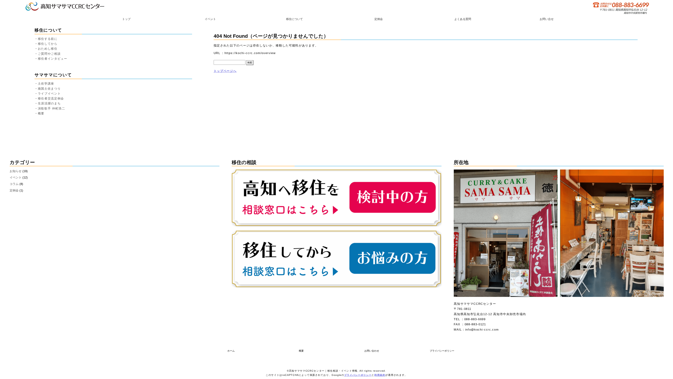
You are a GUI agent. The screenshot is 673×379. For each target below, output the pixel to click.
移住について (294, 19)
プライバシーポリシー (442, 350)
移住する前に (47, 39)
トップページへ (225, 71)
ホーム (231, 350)
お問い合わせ (371, 350)
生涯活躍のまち (49, 103)
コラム (14, 184)
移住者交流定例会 (51, 98)
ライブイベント (49, 93)
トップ (126, 19)
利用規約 (379, 375)
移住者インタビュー (52, 58)
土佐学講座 (46, 83)
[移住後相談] (336, 286)
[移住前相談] (336, 225)
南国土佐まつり (49, 88)
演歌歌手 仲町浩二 (51, 108)
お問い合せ (547, 19)
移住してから (47, 43)
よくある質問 (462, 19)
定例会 (378, 19)
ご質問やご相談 (49, 53)
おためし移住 (47, 48)
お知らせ (16, 171)
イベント (210, 19)
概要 (41, 113)
